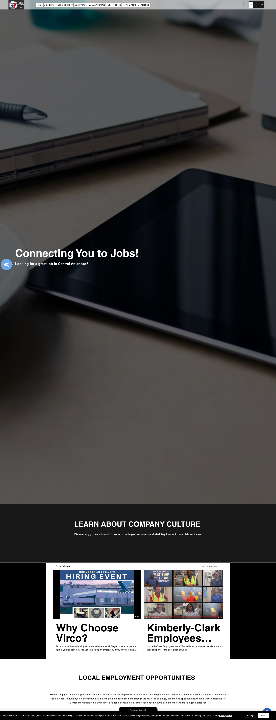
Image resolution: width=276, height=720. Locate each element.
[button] (6, 264)
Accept (263, 715)
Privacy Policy (225, 715)
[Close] (272, 715)
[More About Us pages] (55, 4)
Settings (250, 715)
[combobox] (211, 566)
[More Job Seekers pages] (72, 4)
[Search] (244, 5)
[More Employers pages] (86, 4)
